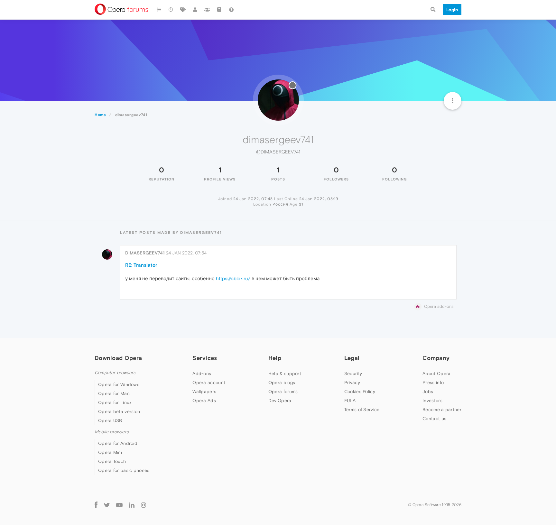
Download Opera (118, 358)
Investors (432, 400)
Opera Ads (204, 400)
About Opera (436, 373)
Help (274, 358)
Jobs (427, 391)
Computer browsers (115, 372)
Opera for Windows (118, 384)
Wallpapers (204, 391)
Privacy (352, 382)
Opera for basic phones (124, 470)
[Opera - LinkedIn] (132, 505)
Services (204, 358)
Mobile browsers (112, 432)
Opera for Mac (114, 393)
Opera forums (283, 391)
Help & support (284, 373)
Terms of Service (362, 409)
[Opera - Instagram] (143, 505)
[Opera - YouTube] (119, 505)
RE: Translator (141, 265)
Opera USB (110, 420)
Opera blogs (281, 382)
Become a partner (441, 409)
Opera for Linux (115, 402)
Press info (433, 382)
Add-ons (201, 373)
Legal (352, 358)
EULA (350, 400)
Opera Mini (110, 452)
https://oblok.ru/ (233, 278)
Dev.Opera (280, 400)
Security (353, 373)
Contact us (434, 418)
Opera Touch (112, 461)
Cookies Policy (359, 391)
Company (435, 358)
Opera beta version (119, 411)
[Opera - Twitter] (107, 505)
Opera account (208, 382)
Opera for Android (117, 443)
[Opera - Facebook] (96, 505)
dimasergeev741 (145, 252)
